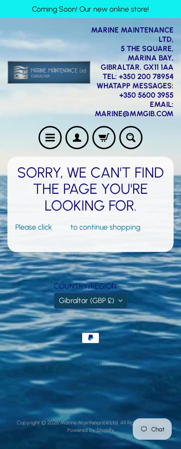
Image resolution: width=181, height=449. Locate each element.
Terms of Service (90, 375)
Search (90, 364)
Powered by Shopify (90, 430)
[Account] (77, 137)
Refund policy (91, 387)
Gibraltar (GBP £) (86, 300)
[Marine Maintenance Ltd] (48, 72)
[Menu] (50, 137)
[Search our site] (130, 137)
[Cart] (104, 137)
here (61, 227)
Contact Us (90, 398)
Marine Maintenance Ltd (89, 422)
